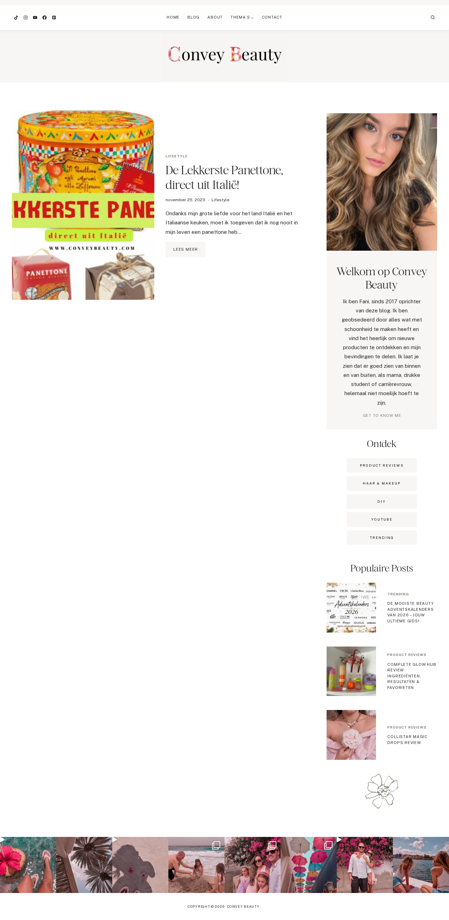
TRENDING (382, 537)
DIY (381, 501)
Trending (398, 594)
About (215, 17)
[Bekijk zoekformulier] (433, 17)
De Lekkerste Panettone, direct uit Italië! (224, 177)
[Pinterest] (54, 17)
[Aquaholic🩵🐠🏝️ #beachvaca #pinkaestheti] (140, 865)
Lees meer (189, 252)
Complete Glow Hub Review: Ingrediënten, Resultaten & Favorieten (411, 676)
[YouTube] (35, 17)
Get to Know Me (382, 415)
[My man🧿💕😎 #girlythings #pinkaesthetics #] (365, 865)
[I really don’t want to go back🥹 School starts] (28, 865)
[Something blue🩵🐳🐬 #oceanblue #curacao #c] (309, 865)
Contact (272, 17)
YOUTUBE (382, 519)
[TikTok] (16, 17)
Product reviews (406, 654)
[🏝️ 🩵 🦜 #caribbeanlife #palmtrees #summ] (84, 865)
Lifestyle (176, 156)
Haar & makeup (382, 483)
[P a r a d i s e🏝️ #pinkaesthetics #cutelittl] (421, 865)
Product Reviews (382, 465)
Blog (193, 17)
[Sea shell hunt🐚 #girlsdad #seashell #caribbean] (196, 865)
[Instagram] (25, 17)
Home (173, 17)
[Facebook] (44, 17)
